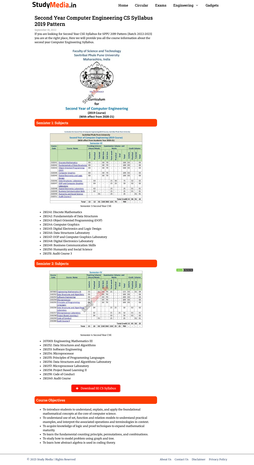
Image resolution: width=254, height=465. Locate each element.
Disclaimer (198, 459)
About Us (165, 459)
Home (123, 5)
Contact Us (181, 459)
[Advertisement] (197, 135)
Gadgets (212, 5)
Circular (141, 5)
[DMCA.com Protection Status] (184, 270)
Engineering (183, 5)
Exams (160, 5)
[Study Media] (54, 5)
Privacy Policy (218, 459)
